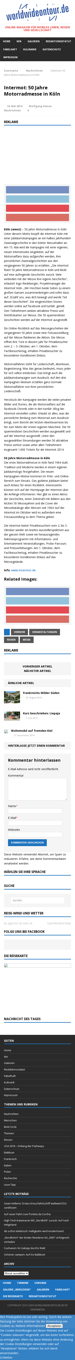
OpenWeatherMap (59, 923)
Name (12, 806)
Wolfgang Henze (40, 106)
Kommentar (16, 775)
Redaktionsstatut (58, 41)
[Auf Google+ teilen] (37, 217)
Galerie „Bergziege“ (17, 1289)
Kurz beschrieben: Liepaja (41, 713)
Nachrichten (12, 110)
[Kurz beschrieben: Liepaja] (12, 718)
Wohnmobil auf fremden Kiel (31, 731)
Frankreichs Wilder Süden (41, 693)
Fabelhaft (10, 49)
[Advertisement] (37, 155)
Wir (19, 41)
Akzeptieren (54, 1325)
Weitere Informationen (30, 1326)
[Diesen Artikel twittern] (37, 199)
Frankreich (10, 1159)
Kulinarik (29, 49)
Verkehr (19, 632)
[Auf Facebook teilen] (37, 189)
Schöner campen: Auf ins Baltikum (24, 1254)
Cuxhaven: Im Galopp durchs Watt (24, 1248)
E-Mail (12, 818)
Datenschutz (52, 49)
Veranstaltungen (44, 632)
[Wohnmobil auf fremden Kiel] (6, 731)
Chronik (40, 1283)
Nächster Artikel (37, 671)
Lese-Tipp (10, 1184)
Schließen (6, 1357)
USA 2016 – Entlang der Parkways (24, 1146)
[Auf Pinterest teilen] (37, 208)
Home (6, 41)
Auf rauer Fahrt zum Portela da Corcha (27, 1214)
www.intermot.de (23, 570)
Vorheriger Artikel (37, 666)
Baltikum (9, 1152)
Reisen (11, 639)
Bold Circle (10, 1127)
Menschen (10, 1120)
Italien (7, 1165)
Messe (27, 639)
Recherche (10, 1178)
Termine (22, 1283)
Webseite (14, 830)
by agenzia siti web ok (18, 923)
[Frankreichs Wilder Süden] (12, 701)
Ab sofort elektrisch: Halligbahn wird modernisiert (34, 1231)
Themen (9, 1133)
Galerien (34, 41)
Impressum (10, 57)
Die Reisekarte (13, 1296)
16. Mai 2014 (14, 106)
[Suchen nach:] (37, 900)
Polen (7, 1171)
